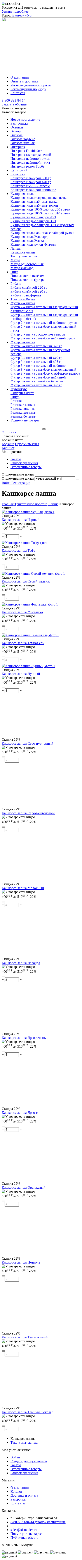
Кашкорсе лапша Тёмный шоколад (27, 1412)
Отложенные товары (26, 467)
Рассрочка (18, 1499)
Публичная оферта (24, 1537)
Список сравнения (24, 463)
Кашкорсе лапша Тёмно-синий (25, 1337)
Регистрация (20, 483)
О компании (19, 77)
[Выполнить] (77, 479)
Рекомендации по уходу (28, 89)
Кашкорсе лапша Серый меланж (26, 581)
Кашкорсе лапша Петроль (21, 1262)
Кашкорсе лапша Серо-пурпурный (27, 743)
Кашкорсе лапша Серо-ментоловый (28, 813)
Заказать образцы (15, 104)
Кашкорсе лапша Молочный (23, 888)
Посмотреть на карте (26, 1533)
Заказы (15, 459)
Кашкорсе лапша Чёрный (20, 520)
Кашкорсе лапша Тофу (18, 550)
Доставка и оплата (24, 1495)
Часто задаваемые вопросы (30, 85)
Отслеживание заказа (18, 478)
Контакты (17, 93)
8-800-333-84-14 (13, 100)
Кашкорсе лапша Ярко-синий (23, 1112)
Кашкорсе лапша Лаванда (21, 963)
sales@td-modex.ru (23, 1530)
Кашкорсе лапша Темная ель (23, 643)
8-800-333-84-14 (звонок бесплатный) (38, 1522)
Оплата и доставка (24, 81)
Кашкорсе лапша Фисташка (22, 612)
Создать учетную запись (28, 1461)
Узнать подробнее (15, 11)
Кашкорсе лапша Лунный (21, 674)
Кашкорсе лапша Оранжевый (23, 1187)
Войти (6, 483)
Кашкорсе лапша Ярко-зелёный (25, 1038)
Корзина (8, 444)
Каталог (16, 1491)
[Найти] (44, 429)
